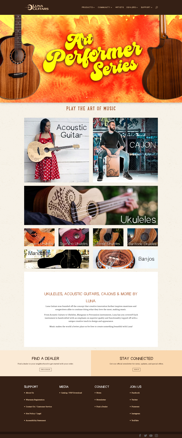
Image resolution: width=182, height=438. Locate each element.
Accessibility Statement (36, 420)
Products (87, 7)
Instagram (136, 413)
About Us (30, 393)
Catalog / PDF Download (71, 393)
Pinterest (135, 407)
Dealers (131, 7)
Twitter (135, 400)
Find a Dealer (102, 407)
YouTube (135, 420)
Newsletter (101, 400)
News (98, 393)
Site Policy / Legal (33, 413)
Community (104, 7)
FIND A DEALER (45, 369)
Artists (119, 7)
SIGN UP (136, 369)
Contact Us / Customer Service (39, 407)
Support (145, 7)
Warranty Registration (35, 400)
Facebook (136, 393)
